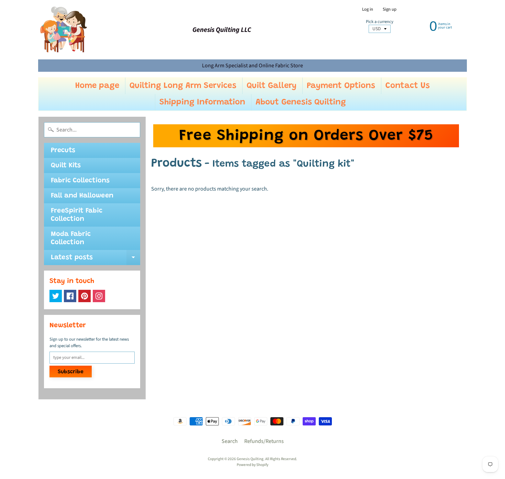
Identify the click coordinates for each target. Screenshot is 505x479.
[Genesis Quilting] (64, 29)
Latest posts (95, 259)
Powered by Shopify (252, 464)
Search (230, 441)
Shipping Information (202, 102)
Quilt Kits (66, 165)
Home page (97, 86)
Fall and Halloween (82, 195)
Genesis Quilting (250, 458)
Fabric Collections (80, 180)
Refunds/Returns (264, 441)
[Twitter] (55, 296)
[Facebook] (70, 296)
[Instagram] (99, 296)
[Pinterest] (84, 296)
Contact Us (407, 86)
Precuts (63, 150)
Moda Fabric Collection (71, 238)
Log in (367, 9)
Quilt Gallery (271, 86)
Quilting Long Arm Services (183, 86)
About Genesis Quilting (301, 102)
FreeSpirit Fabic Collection (76, 215)
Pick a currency (379, 21)
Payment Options (341, 86)
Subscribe (70, 372)
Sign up (389, 9)
